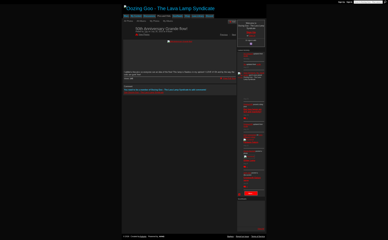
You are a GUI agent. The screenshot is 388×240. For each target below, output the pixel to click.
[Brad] (258, 213)
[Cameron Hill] (250, 205)
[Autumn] (242, 222)
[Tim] (129, 35)
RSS (239, 194)
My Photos (154, 21)
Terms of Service (258, 236)
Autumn (143, 236)
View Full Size (229, 78)
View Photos (144, 34)
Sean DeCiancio (249, 73)
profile (246, 56)
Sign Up (341, 2)
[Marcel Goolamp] (258, 222)
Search (385, 2)
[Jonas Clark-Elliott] (242, 213)
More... (251, 193)
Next (234, 35)
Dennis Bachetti (249, 151)
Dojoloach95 (248, 104)
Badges (230, 236)
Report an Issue (242, 236)
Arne (245, 135)
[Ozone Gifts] (258, 205)
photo (253, 137)
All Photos (128, 21)
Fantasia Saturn (251, 142)
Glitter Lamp (249, 160)
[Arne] (250, 222)
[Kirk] (250, 213)
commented (252, 135)
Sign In (349, 2)
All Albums (141, 21)
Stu (245, 64)
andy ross (247, 173)
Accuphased (248, 54)
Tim (146, 31)
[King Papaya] (242, 205)
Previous (224, 35)
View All (261, 229)
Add (233, 22)
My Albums (168, 21)
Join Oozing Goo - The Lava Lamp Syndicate (144, 92)
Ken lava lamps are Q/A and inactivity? (252, 110)
